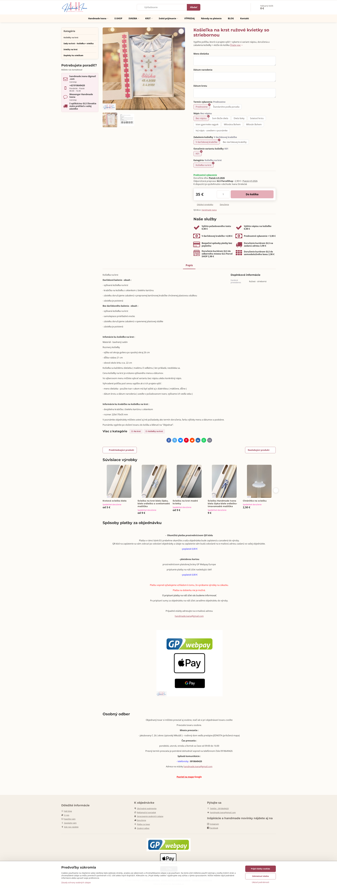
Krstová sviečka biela (114, 501)
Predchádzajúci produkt (121, 450)
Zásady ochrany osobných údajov (76, 882)
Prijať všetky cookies (260, 868)
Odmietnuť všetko (260, 876)
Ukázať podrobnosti (260, 882)
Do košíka (252, 194)
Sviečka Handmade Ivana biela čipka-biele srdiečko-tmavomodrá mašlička (222, 504)
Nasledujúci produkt (258, 450)
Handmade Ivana (209, 210)
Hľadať (193, 7)
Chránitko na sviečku (255, 501)
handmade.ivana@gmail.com (189, 616)
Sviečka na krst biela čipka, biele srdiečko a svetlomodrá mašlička (154, 504)
